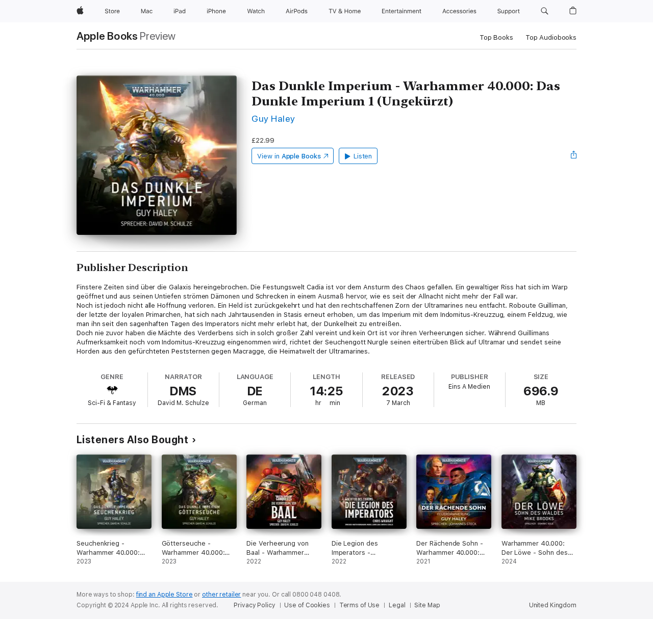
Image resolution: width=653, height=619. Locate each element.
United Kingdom (552, 605)
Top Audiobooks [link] (550, 37)
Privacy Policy (254, 605)
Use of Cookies (307, 605)
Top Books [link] (496, 37)
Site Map (427, 605)
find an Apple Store (164, 594)
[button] (544, 11)
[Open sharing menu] (574, 156)
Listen (363, 156)
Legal (397, 605)
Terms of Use (359, 605)
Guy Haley (273, 118)
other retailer (221, 594)
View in (289, 156)
